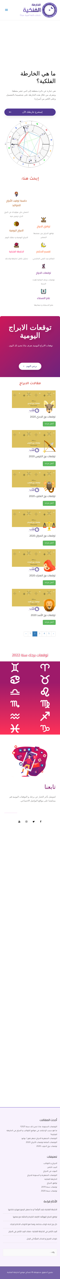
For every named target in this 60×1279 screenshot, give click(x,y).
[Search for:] (30, 1252)
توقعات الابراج (43, 272)
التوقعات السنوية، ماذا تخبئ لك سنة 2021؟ (38, 1127)
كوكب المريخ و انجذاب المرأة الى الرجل (42, 1239)
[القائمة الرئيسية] (6, 10)
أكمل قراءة (49, 424)
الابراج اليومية (16, 230)
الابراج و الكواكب (50, 1164)
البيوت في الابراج (50, 1171)
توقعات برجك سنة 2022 (30, 655)
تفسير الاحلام (43, 251)
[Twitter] (33, 821)
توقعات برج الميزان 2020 (42, 535)
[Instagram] (26, 821)
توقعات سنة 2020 (49, 1191)
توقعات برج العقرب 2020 (42, 495)
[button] (30, 112)
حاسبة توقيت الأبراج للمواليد (16, 203)
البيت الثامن (52, 1168)
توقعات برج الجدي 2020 (43, 416)
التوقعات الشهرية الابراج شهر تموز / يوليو (39, 1139)
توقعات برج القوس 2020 (42, 456)
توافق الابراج (43, 226)
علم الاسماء (43, 298)
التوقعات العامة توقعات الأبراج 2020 (41, 1143)
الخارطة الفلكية (16, 251)
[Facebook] (41, 821)
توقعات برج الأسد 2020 (43, 615)
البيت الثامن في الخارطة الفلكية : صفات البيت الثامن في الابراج (32, 1231)
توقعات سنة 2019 (49, 1187)
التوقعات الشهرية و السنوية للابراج (42, 1175)
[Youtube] (19, 821)
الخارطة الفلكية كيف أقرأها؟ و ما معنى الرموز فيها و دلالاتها (32, 1209)
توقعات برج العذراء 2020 (42, 575)
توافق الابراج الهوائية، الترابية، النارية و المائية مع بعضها (35, 1217)
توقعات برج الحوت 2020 (46, 1146)
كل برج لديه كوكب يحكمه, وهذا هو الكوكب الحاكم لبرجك (33, 1224)
